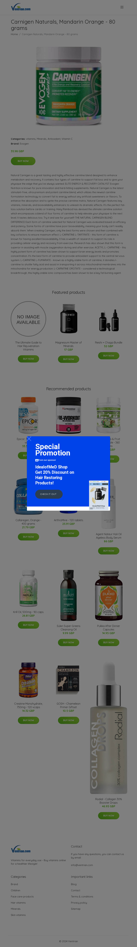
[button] (49, 494)
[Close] (29, 438)
